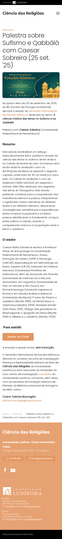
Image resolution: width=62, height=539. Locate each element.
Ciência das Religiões (23, 13)
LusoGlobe (45, 374)
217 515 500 (14, 458)
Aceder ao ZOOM (18, 336)
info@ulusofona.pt (42, 458)
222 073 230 (11, 519)
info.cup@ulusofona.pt (32, 519)
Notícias (7, 30)
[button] (58, 13)
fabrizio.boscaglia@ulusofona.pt (21, 400)
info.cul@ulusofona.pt (31, 506)
